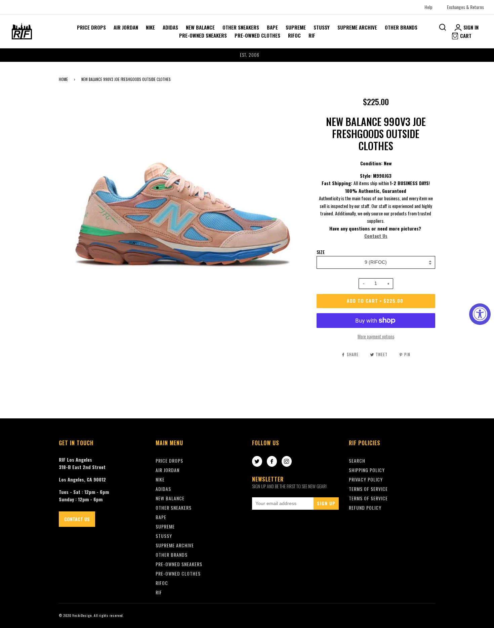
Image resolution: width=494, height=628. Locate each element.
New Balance (200, 27)
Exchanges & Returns (465, 6)
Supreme (296, 27)
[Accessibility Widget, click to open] (480, 314)
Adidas (170, 27)
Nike (150, 27)
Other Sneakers (240, 27)
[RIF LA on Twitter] (257, 461)
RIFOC (294, 35)
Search (357, 460)
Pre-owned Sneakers (203, 35)
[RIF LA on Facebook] (272, 461)
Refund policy (365, 507)
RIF (311, 35)
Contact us (77, 518)
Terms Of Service (368, 488)
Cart (465, 35)
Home (63, 79)
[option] (247, 55)
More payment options (376, 336)
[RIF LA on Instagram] (286, 461)
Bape (272, 27)
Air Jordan (126, 27)
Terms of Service (368, 498)
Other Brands (401, 27)
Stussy (322, 27)
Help (428, 6)
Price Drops (91, 27)
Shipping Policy (367, 469)
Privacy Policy (366, 479)
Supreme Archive (357, 27)
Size (321, 252)
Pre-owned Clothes (257, 35)
